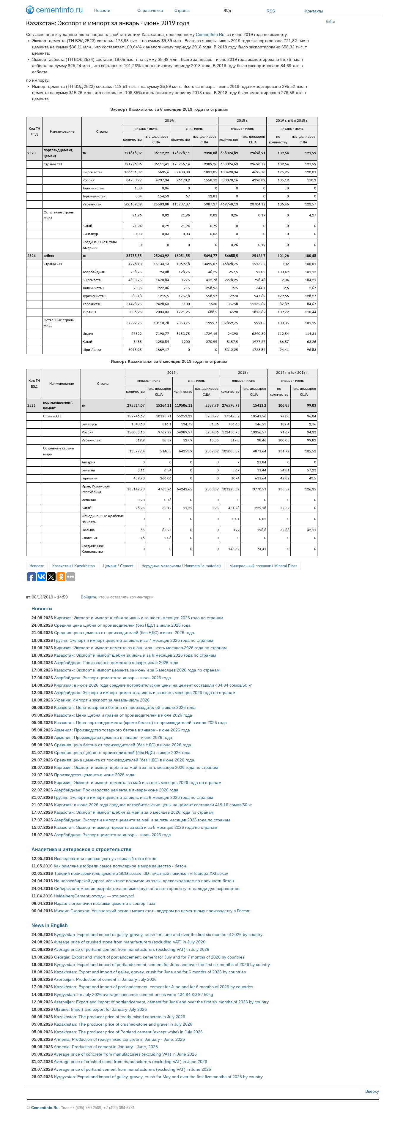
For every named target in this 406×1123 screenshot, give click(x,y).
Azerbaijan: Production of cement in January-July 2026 (105, 979)
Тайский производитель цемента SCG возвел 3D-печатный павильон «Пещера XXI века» (141, 873)
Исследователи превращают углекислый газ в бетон (105, 858)
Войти (330, 21)
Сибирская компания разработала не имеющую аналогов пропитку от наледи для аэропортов (146, 888)
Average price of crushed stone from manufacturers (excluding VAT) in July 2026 (129, 942)
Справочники (150, 10)
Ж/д (227, 10)
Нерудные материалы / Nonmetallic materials (181, 566)
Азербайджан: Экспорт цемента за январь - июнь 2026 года (112, 834)
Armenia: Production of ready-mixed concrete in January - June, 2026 (119, 1039)
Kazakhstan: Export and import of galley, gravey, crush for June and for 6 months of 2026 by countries (150, 972)
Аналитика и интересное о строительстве (81, 849)
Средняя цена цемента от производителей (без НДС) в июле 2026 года (124, 632)
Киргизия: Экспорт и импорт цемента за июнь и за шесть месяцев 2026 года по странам (140, 647)
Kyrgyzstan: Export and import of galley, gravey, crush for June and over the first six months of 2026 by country (158, 934)
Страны (181, 10)
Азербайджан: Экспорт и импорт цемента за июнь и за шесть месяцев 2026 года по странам (144, 692)
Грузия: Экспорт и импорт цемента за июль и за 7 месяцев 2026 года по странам (133, 640)
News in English (50, 925)
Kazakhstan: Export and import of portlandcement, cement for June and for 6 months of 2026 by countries (153, 986)
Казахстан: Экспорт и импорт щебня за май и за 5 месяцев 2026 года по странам (134, 812)
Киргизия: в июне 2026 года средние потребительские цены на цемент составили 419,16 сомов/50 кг (153, 804)
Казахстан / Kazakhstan (73, 566)
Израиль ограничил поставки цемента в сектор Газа (104, 903)
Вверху (372, 1091)
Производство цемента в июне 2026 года (94, 774)
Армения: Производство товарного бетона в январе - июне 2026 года (122, 730)
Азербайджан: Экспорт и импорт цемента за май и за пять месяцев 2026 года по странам (142, 820)
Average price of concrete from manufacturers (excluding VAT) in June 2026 (125, 1054)
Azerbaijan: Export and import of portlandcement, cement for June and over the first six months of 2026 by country (161, 1002)
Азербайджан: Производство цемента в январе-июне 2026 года (116, 790)
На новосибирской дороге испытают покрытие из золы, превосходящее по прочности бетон (144, 880)
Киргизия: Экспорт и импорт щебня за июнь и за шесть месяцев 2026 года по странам (138, 617)
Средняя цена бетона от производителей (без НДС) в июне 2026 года (122, 744)
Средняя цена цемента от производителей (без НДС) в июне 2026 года (124, 760)
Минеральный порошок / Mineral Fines (263, 566)
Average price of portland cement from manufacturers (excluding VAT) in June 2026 (132, 1069)
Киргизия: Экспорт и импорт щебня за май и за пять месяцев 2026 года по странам (136, 767)
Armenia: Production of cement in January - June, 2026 (106, 1046)
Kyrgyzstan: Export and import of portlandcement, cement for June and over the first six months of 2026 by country (162, 964)
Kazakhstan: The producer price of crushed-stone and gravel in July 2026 (123, 1024)
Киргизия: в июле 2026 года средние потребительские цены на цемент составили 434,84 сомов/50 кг (153, 685)
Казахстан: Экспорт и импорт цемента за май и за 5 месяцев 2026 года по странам (135, 827)
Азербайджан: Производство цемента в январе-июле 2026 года (116, 662)
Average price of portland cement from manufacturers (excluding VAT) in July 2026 (131, 949)
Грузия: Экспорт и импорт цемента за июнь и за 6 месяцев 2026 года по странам (133, 797)
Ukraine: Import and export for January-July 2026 (100, 1009)
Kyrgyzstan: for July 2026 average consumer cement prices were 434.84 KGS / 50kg (133, 994)
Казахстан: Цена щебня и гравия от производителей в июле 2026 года (123, 715)
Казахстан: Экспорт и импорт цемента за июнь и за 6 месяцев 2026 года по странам (137, 670)
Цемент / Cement (118, 566)
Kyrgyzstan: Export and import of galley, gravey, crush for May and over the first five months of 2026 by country (158, 1076)
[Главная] (55, 10)
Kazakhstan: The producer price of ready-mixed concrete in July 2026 (119, 1016)
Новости (102, 10)
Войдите (88, 597)
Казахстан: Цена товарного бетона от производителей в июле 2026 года (125, 707)
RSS (271, 11)
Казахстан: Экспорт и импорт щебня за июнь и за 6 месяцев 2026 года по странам (135, 655)
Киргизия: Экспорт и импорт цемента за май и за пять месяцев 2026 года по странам (137, 782)
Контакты (314, 11)
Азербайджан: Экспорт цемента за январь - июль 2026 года (112, 677)
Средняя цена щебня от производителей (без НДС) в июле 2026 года (122, 625)
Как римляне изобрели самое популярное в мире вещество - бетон (120, 866)
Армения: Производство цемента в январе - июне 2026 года (113, 737)
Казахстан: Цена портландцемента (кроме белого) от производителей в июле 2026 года (140, 722)
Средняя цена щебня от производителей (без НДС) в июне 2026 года (122, 752)
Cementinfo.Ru (45, 1107)
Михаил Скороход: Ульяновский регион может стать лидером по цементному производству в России (152, 910)
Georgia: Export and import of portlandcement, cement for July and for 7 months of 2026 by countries (149, 957)
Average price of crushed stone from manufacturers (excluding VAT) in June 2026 (130, 1061)
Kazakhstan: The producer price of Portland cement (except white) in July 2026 (128, 1031)
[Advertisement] (352, 116)
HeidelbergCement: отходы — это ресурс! (94, 896)
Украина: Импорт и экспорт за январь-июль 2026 (102, 700)
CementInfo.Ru (210, 34)
